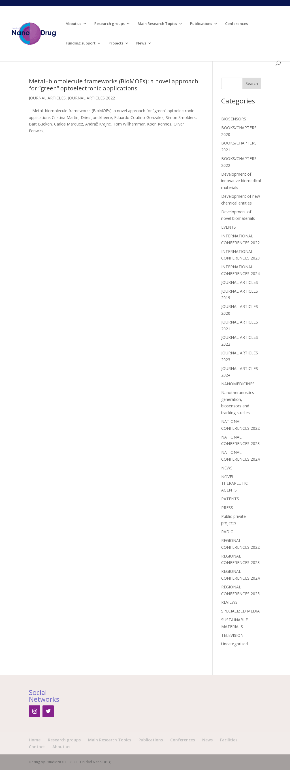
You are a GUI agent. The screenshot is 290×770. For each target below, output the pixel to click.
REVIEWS (229, 602)
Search (252, 83)
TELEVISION (232, 635)
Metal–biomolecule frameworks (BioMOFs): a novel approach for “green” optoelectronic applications (113, 84)
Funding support (80, 43)
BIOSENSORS (233, 119)
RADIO (227, 531)
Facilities (228, 740)
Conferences (236, 24)
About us (73, 24)
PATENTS (230, 498)
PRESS (227, 507)
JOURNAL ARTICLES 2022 (91, 98)
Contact (37, 746)
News (141, 43)
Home (34, 740)
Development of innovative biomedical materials (241, 180)
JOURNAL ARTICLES (47, 98)
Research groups (109, 24)
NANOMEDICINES (238, 383)
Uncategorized (234, 643)
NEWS (227, 468)
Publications (201, 24)
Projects (115, 43)
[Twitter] (48, 711)
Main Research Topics (157, 24)
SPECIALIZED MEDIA (240, 611)
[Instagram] (34, 711)
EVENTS (228, 227)
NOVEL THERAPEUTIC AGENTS (234, 483)
